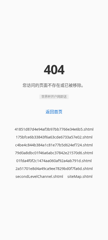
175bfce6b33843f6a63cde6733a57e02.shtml (54, 137)
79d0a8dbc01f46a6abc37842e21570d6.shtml (54, 152)
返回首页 (54, 112)
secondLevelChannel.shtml (39, 176)
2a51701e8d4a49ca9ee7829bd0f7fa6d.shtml (54, 168)
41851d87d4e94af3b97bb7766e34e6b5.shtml (54, 129)
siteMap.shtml (80, 176)
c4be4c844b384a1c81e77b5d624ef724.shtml (54, 144)
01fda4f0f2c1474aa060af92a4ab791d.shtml (54, 160)
